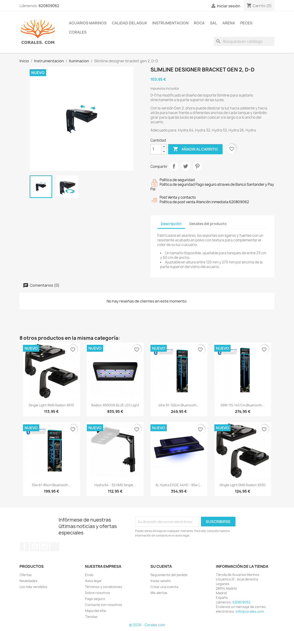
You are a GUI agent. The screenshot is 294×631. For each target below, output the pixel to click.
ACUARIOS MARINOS (88, 23)
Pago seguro (95, 599)
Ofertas (26, 575)
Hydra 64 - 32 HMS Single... (115, 485)
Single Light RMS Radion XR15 (51, 405)
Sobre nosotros (97, 593)
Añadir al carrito (195, 149)
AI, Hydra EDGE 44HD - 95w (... (178, 485)
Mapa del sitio (95, 610)
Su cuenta (161, 566)
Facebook (24, 546)
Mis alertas (158, 593)
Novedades (28, 581)
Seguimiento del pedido (169, 575)
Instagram (44, 546)
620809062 (49, 5)
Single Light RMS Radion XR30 (243, 485)
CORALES (78, 32)
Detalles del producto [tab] (208, 223)
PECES (246, 23)
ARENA (228, 23)
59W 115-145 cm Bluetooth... (242, 405)
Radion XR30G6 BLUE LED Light (115, 405)
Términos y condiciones (103, 587)
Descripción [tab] (171, 223)
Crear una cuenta (164, 587)
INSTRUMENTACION (170, 23)
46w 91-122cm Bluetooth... (178, 405)
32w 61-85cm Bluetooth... (51, 485)
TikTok (54, 546)
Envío (89, 575)
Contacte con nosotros (103, 604)
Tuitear (185, 166)
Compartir (173, 166)
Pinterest (197, 166)
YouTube (34, 546)
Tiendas (91, 616)
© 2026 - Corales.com (147, 624)
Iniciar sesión (160, 581)
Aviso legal (93, 581)
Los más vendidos (33, 587)
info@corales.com (250, 611)
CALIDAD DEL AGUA (129, 23)
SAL (213, 23)
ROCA (199, 23)
